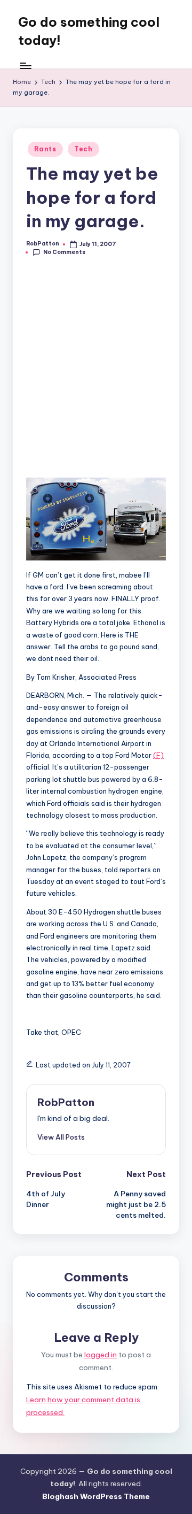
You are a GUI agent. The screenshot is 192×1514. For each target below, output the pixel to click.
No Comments (64, 252)
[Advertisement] (96, 375)
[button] (61, 1137)
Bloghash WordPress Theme (96, 1496)
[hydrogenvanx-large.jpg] (96, 556)
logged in (100, 1354)
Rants (45, 149)
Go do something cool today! (88, 31)
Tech (83, 149)
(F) (158, 755)
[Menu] (25, 65)
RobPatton (65, 1102)
